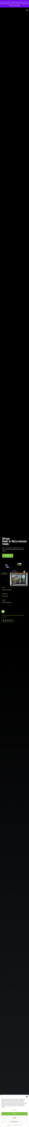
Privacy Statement (15, 1125)
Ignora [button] (18, 5)
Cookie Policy (8, 1125)
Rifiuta (14, 1117)
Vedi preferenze (14, 1121)
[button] (27, 1096)
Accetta (14, 1114)
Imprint (21, 1125)
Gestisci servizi (14, 1109)
